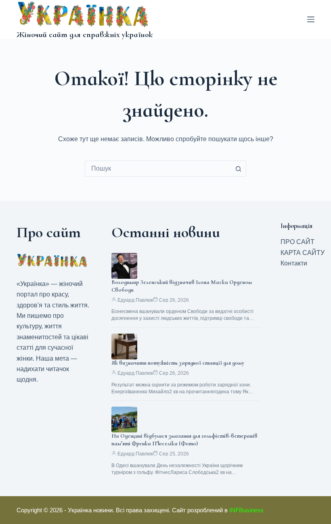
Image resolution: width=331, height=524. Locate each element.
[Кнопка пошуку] (238, 168)
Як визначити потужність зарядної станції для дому (177, 362)
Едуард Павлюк (135, 300)
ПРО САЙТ (297, 241)
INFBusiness (246, 510)
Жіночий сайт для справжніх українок (85, 35)
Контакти (294, 263)
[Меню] (310, 19)
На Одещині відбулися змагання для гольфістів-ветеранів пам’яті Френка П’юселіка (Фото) (184, 439)
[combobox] (157, 169)
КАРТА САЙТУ (303, 252)
